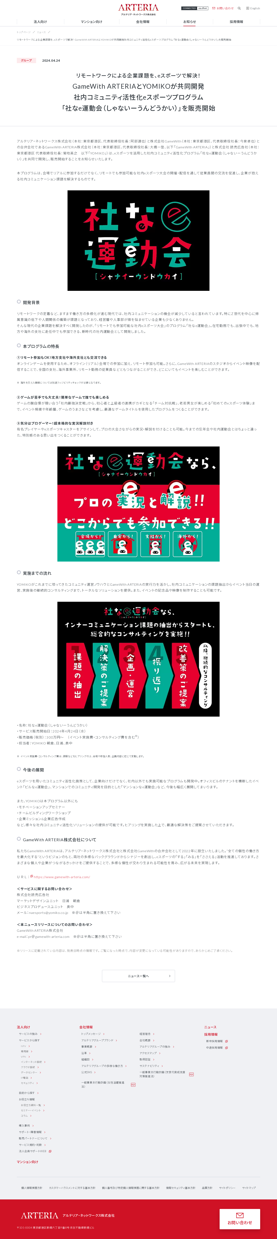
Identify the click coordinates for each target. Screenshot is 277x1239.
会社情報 (86, 1027)
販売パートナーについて (33, 1138)
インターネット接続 (31, 1061)
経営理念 (145, 1033)
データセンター (29, 1072)
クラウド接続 (28, 1067)
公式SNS (86, 1072)
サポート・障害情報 (30, 1132)
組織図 (85, 1059)
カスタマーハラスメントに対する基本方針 (72, 1188)
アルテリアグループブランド (97, 1040)
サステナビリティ (149, 1066)
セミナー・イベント (31, 1110)
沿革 (84, 1053)
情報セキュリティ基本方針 (180, 1188)
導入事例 (24, 1125)
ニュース (41, 32)
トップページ (24, 32)
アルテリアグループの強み (155, 1046)
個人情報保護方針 (31, 1188)
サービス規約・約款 (30, 1144)
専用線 (25, 1051)
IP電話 (24, 1077)
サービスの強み (28, 1033)
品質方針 (207, 1188)
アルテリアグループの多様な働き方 (102, 1066)
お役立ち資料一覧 (31, 1105)
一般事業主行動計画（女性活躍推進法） (102, 1084)
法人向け (23, 1027)
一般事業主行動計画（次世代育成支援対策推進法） (162, 1074)
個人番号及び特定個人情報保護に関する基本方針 (131, 1188)
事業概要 (86, 1046)
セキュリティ (27, 1083)
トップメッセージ (91, 1033)
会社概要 (145, 1040)
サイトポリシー (227, 1188)
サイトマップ (249, 1188)
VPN (23, 1056)
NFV (23, 1046)
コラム (24, 1115)
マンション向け (28, 1162)
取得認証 (145, 1059)
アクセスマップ (148, 1053)
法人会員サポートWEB (32, 1151)
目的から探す (27, 1093)
